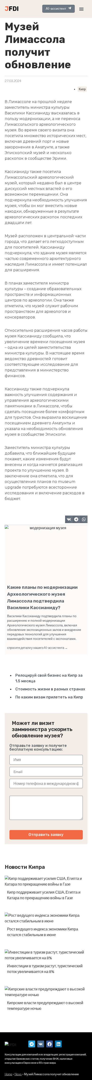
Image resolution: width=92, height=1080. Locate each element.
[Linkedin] (58, 1044)
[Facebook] (49, 1044)
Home (8, 1074)
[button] (69, 519)
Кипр (82, 89)
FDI (14, 8)
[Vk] (40, 1044)
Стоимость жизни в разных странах (50, 689)
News (18, 1074)
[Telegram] (31, 1044)
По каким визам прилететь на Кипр (49, 697)
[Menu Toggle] (81, 9)
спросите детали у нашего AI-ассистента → (37, 648)
